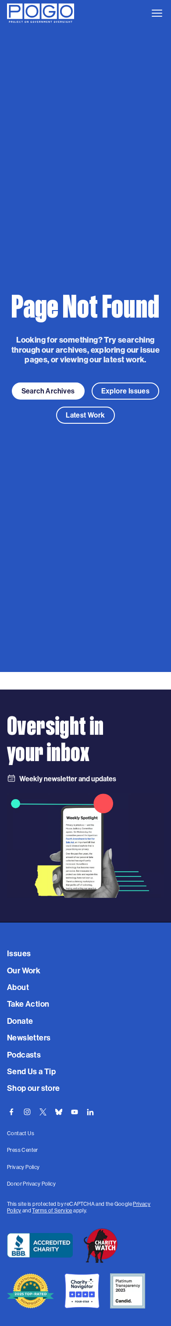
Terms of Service (52, 1210)
